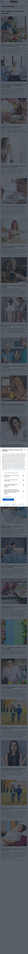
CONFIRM (8, 499)
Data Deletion (6, 504)
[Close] (25, 450)
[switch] (23, 475)
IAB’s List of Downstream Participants (15, 469)
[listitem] (14, 473)
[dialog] (14, 477)
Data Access (14, 504)
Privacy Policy (21, 504)
